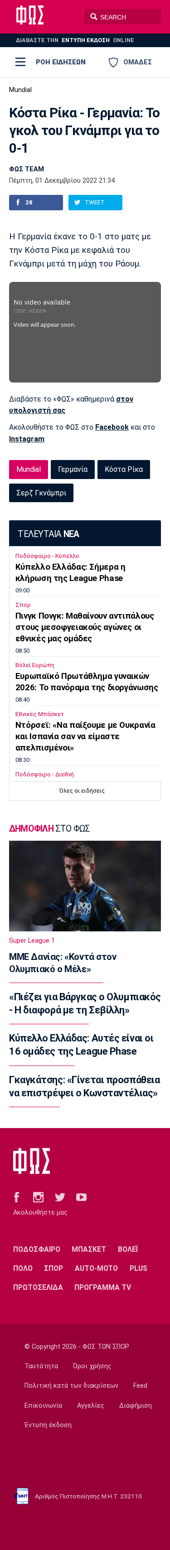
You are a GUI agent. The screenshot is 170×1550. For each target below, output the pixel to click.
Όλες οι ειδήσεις (82, 790)
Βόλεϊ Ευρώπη (34, 665)
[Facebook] (16, 1196)
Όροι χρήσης (92, 1366)
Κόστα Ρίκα (124, 469)
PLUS (138, 1268)
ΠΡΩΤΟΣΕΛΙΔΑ (38, 1287)
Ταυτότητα (41, 1366)
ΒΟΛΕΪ (128, 1249)
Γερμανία (72, 469)
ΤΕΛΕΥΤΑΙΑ (48, 534)
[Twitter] (60, 1196)
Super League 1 (32, 940)
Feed (140, 1386)
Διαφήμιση (135, 1406)
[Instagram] (38, 1196)
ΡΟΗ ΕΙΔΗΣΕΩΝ (61, 62)
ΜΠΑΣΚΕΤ (89, 1249)
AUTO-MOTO (96, 1268)
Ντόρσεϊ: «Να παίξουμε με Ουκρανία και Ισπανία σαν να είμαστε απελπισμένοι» (85, 736)
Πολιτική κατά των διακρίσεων (71, 1386)
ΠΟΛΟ (23, 1268)
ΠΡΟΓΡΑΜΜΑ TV (102, 1287)
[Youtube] (81, 1196)
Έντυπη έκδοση (48, 1425)
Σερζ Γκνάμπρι (41, 493)
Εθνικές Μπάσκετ (39, 714)
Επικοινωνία (43, 1406)
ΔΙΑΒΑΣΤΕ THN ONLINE (75, 40)
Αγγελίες (90, 1406)
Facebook (112, 427)
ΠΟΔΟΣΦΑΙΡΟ (36, 1249)
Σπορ (23, 604)
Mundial (20, 90)
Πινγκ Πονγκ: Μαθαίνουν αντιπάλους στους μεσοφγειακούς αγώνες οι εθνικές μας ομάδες (84, 627)
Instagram (26, 439)
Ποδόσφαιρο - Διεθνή (44, 774)
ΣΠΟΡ (53, 1268)
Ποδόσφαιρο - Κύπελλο (47, 555)
